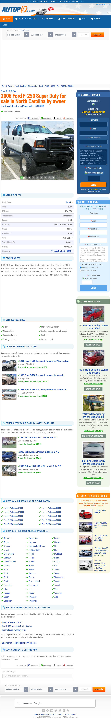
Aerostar (7, 538)
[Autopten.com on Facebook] (43, 710)
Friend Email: (93, 237)
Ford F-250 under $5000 (51, 508)
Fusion (57, 538)
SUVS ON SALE (93, 483)
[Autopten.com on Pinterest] (47, 710)
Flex (31, 589)
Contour (7, 557)
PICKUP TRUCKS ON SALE (92, 436)
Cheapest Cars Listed (28, 19)
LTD (55, 550)
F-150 (31, 557)
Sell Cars (49, 19)
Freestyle (33, 601)
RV (55, 565)
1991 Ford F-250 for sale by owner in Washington (44, 361)
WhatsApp (47, 118)
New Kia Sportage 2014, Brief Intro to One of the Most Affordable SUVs (100, 566)
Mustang (58, 554)
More (5, 25)
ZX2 (56, 597)
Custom (7, 565)
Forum (97, 19)
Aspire (6, 542)
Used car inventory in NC (12, 622)
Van (56, 589)
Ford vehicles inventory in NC (14, 630)
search (97, 34)
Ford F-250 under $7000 (51, 516)
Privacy (66, 714)
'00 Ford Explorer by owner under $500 (93, 462)
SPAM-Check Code (93, 168)
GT (55, 546)
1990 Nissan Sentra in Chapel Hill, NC (38, 437)
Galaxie (57, 542)
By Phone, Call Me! (89, 271)
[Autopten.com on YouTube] (60, 710)
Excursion (8, 601)
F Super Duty (34, 550)
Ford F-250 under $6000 (51, 512)
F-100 (31, 554)
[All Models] (41, 34)
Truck (68, 202)
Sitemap (48, 714)
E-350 (6, 577)
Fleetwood (33, 585)
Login (108, 4)
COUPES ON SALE (93, 345)
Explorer (32, 542)
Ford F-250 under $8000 (51, 520)
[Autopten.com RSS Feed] (68, 710)
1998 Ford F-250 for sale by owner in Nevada (41, 375)
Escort (6, 597)
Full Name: (93, 120)
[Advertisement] (56, 62)
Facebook (34, 118)
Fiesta (31, 577)
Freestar (32, 597)
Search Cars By (67, 19)
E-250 (6, 573)
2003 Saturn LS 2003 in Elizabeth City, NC (40, 466)
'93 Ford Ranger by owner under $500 (93, 415)
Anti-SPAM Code (93, 275)
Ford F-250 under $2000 (13, 516)
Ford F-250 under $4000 (13, 524)
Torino (57, 581)
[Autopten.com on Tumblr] (64, 710)
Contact (74, 714)
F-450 (31, 569)
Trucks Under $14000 (61, 251)
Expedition (33, 538)
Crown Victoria (10, 561)
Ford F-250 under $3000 (13, 520)
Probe (56, 557)
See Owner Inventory (94, 114)
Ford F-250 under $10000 (14, 512)
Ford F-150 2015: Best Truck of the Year (100, 525)
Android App (39, 714)
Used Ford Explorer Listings (93, 478)
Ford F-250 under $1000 (13, 508)
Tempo (57, 573)
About (55, 714)
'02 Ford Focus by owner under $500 (93, 327)
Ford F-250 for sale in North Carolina (17, 626)
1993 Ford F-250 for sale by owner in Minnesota (43, 389)
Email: (93, 129)
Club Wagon (9, 554)
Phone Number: (93, 137)
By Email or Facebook (90, 267)
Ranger (57, 561)
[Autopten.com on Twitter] (55, 710)
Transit (57, 585)
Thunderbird (59, 577)
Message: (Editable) (93, 146)
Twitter (58, 118)
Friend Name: (93, 229)
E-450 (6, 581)
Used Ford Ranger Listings (93, 431)
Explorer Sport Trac (37, 546)
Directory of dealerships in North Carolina (19, 643)
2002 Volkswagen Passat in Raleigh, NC (39, 452)
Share (101, 4)
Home (8, 19)
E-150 (6, 569)
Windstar (58, 593)
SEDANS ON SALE (93, 389)
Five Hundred (34, 581)
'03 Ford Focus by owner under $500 (93, 371)
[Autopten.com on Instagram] (51, 710)
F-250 (31, 561)
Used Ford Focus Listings (93, 339)
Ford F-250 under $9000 (51, 524)
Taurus (57, 569)
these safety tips (95, 189)
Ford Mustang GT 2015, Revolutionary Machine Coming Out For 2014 (101, 552)
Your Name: (93, 213)
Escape (7, 593)
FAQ (60, 714)
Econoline (8, 585)
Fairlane (32, 573)
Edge (6, 589)
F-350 (31, 565)
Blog (84, 19)
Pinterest (69, 118)
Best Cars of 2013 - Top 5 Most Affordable (101, 538)
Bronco (7, 546)
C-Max (6, 550)
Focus (31, 593)
